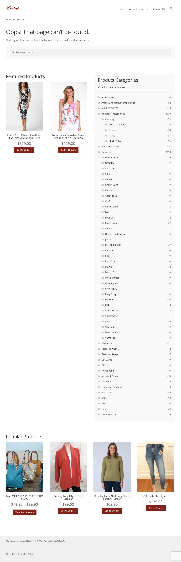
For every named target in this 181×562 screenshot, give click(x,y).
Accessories (108, 97)
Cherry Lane (111, 184)
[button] (171, 10)
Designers (107, 152)
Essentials (107, 343)
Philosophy (111, 288)
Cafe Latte (110, 168)
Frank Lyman (112, 223)
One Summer (112, 277)
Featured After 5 (110, 348)
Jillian (108, 239)
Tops (104, 409)
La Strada (110, 250)
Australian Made (110, 146)
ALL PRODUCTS (110, 108)
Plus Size (106, 392)
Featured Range (110, 354)
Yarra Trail (111, 337)
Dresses (113, 130)
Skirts (105, 403)
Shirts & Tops (116, 141)
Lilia (107, 255)
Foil (107, 212)
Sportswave (111, 315)
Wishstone (111, 332)
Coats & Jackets (117, 124)
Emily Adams (111, 206)
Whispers (110, 327)
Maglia (108, 266)
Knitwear (106, 381)
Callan (108, 179)
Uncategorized (109, 414)
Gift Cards (107, 359)
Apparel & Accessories (113, 113)
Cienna (109, 190)
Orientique (111, 283)
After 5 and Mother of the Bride (118, 102)
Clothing (109, 119)
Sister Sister (111, 310)
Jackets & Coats (110, 376)
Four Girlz (110, 217)
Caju (107, 173)
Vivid (107, 321)
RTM (107, 305)
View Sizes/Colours (24, 512)
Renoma (109, 299)
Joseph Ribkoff (113, 244)
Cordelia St (111, 195)
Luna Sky (110, 261)
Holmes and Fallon (115, 234)
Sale (104, 398)
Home (121, 9)
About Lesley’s (137, 9)
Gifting (105, 365)
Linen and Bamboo (112, 387)
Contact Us (159, 9)
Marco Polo (111, 272)
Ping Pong (110, 294)
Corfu (108, 201)
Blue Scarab (111, 157)
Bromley (109, 162)
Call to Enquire (24, 149)
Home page (108, 370)
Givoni (108, 228)
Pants (112, 135)
